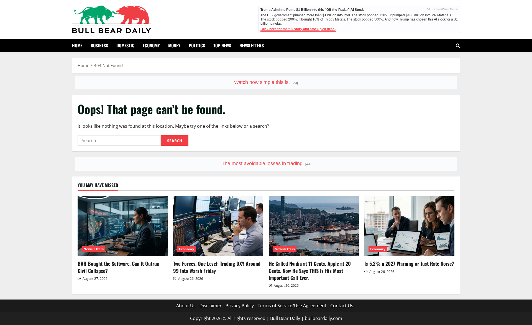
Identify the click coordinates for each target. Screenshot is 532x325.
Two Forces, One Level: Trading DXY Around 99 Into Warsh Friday (216, 267)
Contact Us (341, 306)
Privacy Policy (240, 306)
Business (99, 45)
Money (174, 45)
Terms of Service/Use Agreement (292, 306)
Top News (222, 45)
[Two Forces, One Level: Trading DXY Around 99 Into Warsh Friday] (218, 226)
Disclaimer (211, 306)
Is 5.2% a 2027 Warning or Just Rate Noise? (409, 263)
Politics (197, 45)
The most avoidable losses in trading (266, 163)
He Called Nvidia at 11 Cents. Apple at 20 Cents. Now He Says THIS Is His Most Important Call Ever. (310, 270)
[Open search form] (458, 45)
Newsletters (251, 45)
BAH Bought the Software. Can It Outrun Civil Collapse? (118, 267)
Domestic (125, 45)
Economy (151, 45)
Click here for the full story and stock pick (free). (298, 29)
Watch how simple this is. (266, 82)
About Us (186, 306)
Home (77, 45)
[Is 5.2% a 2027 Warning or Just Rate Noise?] (409, 226)
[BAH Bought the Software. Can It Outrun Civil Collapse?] (123, 226)
